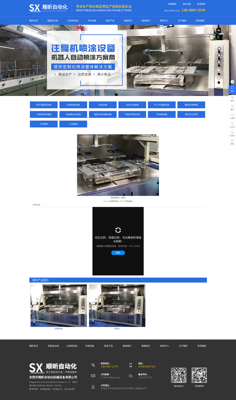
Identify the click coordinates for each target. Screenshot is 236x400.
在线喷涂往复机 (73, 114)
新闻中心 (164, 20)
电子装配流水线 (43, 105)
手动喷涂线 (161, 114)
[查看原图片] (115, 198)
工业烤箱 (73, 124)
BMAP (49, 386)
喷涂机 (117, 329)
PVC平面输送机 (161, 105)
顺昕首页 (33, 20)
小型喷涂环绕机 (43, 114)
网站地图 (187, 4)
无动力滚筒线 (132, 105)
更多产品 (110, 20)
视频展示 (128, 20)
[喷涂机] (117, 326)
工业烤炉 (43, 124)
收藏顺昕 (172, 4)
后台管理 (69, 389)
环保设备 (92, 20)
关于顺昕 (182, 20)
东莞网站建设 (45, 389)
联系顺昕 (201, 4)
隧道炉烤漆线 (191, 105)
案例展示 (146, 20)
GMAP (57, 386)
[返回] (123, 198)
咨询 (232, 91)
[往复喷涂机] (58, 326)
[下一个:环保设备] (125, 201)
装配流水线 (52, 20)
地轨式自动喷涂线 (103, 114)
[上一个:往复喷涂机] (111, 201)
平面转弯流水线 (132, 114)
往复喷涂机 (72, 20)
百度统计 (57, 389)
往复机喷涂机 (73, 105)
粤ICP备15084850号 (37, 386)
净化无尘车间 (191, 114)
